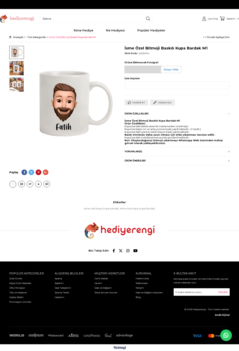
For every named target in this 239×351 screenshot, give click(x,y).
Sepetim (59, 283)
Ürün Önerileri (135, 160)
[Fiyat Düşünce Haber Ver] (38, 184)
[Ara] (148, 18)
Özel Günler (15, 278)
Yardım (98, 283)
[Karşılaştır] (30, 184)
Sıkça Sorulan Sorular (105, 292)
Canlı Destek (101, 278)
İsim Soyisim (132, 78)
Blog (138, 297)
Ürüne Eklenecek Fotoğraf (141, 62)
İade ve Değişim (103, 287)
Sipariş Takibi (62, 292)
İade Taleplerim (63, 287)
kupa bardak (111, 208)
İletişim (140, 287)
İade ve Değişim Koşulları (149, 292)
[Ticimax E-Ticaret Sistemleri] (119, 348)
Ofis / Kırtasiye (17, 287)
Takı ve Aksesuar (18, 292)
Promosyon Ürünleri (20, 301)
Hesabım (59, 297)
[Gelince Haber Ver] (47, 184)
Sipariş (58, 278)
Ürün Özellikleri (136, 113)
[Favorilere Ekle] (13, 184)
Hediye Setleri (16, 297)
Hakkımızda (142, 278)
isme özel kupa (93, 208)
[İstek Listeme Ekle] (21, 184)
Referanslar (142, 283)
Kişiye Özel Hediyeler (20, 283)
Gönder (223, 292)
